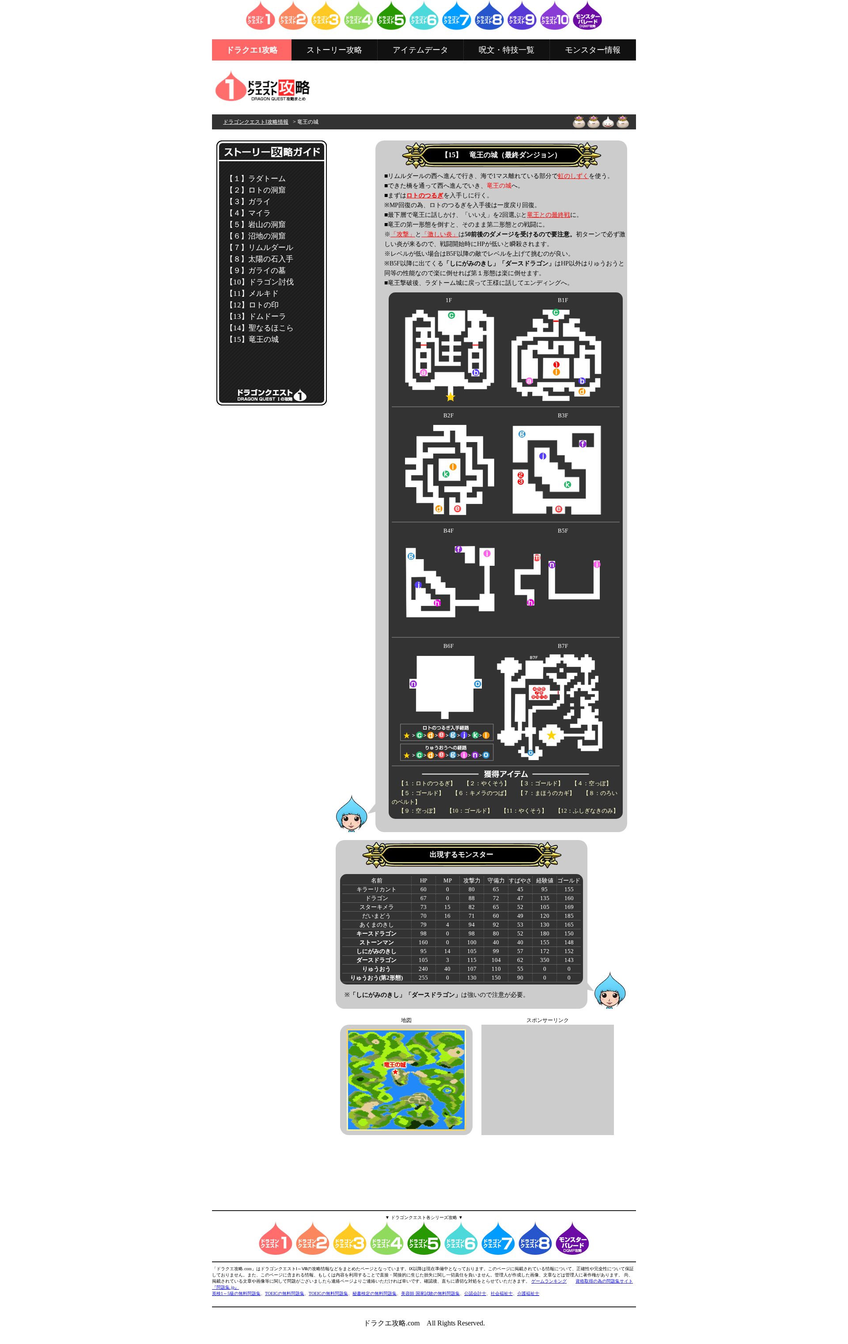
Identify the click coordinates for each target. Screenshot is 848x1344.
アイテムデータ (420, 49)
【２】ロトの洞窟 (256, 190)
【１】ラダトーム (256, 178)
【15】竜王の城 (252, 339)
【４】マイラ (248, 213)
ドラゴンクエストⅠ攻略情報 (255, 122)
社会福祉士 (502, 1293)
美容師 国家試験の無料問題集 (430, 1293)
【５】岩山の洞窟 (256, 224)
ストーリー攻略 (334, 49)
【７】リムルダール (259, 247)
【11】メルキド (252, 293)
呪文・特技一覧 (506, 49)
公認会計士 (475, 1293)
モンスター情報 (593, 49)
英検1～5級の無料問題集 (236, 1293)
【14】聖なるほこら (260, 328)
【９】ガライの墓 (256, 270)
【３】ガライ (248, 201)
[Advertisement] (475, 87)
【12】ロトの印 (252, 305)
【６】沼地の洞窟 (256, 236)
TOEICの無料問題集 (284, 1293)
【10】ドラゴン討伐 (260, 282)
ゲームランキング (549, 1281)
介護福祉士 (528, 1293)
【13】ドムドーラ (256, 316)
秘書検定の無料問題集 (374, 1293)
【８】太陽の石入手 (259, 259)
